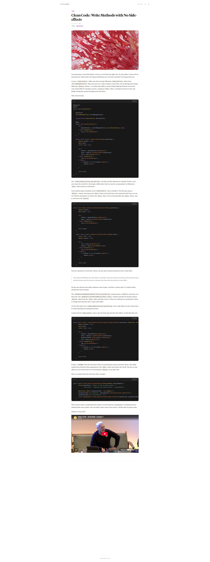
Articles (140, 4)
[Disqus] (105, 486)
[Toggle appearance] (148, 4)
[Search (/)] (145, 4)
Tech (73, 11)
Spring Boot (80, 26)
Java (74, 26)
